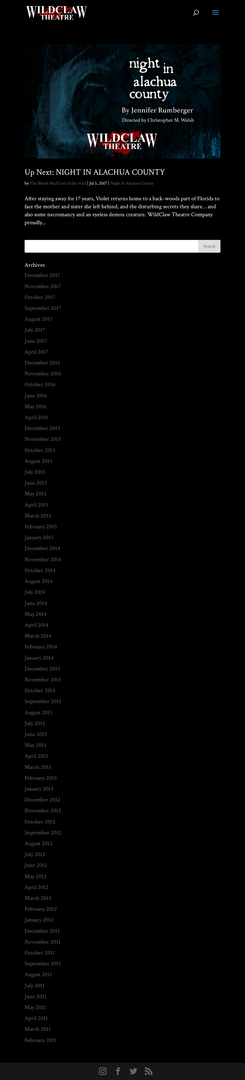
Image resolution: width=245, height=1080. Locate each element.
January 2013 (39, 789)
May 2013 (35, 745)
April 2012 (36, 887)
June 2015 (36, 482)
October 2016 (40, 384)
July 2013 (35, 723)
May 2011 (35, 1007)
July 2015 (35, 472)
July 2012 (35, 854)
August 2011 (38, 974)
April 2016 (36, 417)
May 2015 (36, 493)
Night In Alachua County (131, 183)
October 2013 (40, 690)
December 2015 (42, 428)
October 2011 (40, 952)
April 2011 (36, 1018)
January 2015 (39, 537)
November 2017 (43, 286)
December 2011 (42, 931)
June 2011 (36, 996)
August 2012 (39, 843)
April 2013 (36, 756)
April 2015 (36, 505)
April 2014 (36, 625)
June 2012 (36, 865)
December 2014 (42, 548)
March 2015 (38, 515)
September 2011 (43, 963)
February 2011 (40, 1040)
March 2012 (38, 898)
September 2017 (43, 308)
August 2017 (38, 319)
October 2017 (40, 297)
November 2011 (43, 942)
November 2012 (43, 810)
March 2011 (38, 1029)
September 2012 (43, 832)
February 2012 (41, 909)
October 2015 (40, 450)
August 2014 (39, 581)
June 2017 (36, 341)
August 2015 (39, 461)
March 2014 (38, 636)
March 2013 (38, 767)
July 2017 (35, 329)
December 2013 (42, 668)
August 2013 (38, 712)
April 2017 (36, 352)
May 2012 (36, 876)
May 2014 (36, 614)
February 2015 (41, 526)
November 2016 (43, 373)
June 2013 (36, 734)
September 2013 (43, 701)
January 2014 (39, 658)
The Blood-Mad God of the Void (58, 183)
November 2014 (43, 559)
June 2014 (36, 603)
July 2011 (35, 985)
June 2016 (36, 395)
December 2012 (42, 799)
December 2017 (42, 275)
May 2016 (36, 406)
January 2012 (39, 919)
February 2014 (41, 646)
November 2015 (43, 439)
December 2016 (42, 362)
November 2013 (43, 679)
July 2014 (35, 592)
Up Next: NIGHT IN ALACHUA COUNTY (95, 172)
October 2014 (40, 570)
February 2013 (41, 778)
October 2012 (40, 821)
